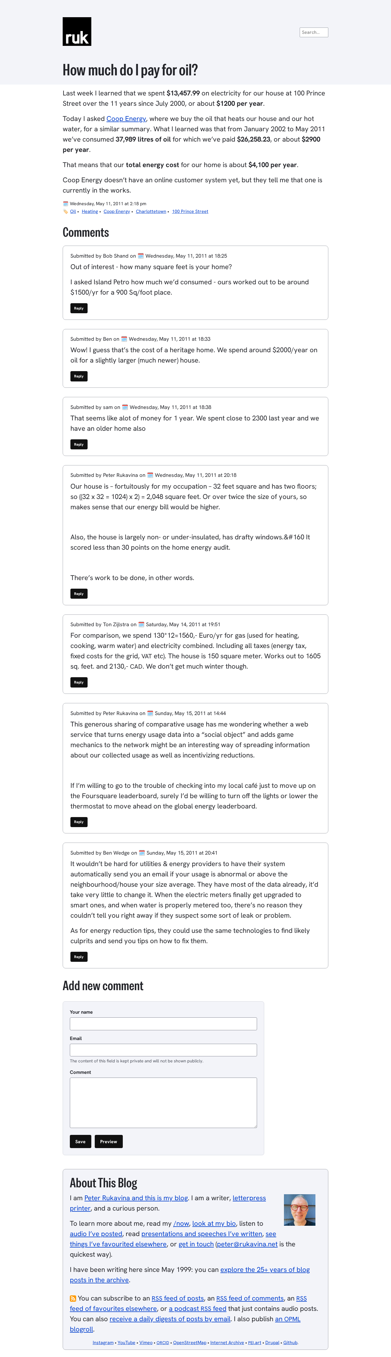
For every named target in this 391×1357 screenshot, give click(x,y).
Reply (79, 308)
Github (290, 1343)
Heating (90, 211)
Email (76, 1038)
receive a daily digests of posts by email (170, 1318)
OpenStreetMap (189, 1343)
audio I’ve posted (96, 1233)
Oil (73, 211)
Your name (81, 1012)
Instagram (103, 1343)
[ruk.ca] (195, 31)
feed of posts (178, 1298)
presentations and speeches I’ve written (201, 1233)
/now (181, 1223)
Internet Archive (227, 1343)
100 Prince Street (190, 211)
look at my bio (214, 1223)
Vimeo (146, 1343)
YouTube (126, 1343)
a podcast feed (197, 1308)
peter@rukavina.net (247, 1243)
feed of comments (250, 1298)
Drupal (272, 1343)
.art (254, 1343)
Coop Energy (126, 118)
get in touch (196, 1243)
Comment (80, 1072)
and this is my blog (136, 1197)
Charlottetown (151, 211)
